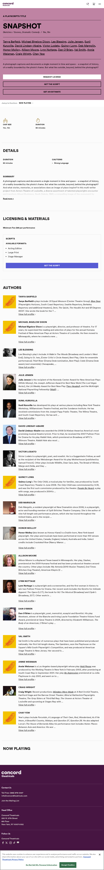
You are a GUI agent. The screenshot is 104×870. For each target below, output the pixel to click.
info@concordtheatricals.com (14, 796)
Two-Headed (73, 386)
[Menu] (99, 4)
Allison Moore (30, 49)
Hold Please (85, 666)
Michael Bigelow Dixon (36, 41)
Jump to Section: (9, 103)
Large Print (13, 252)
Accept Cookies (68, 865)
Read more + (8, 199)
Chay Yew (39, 53)
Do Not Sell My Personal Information (41, 865)
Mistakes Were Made (63, 692)
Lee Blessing (58, 41)
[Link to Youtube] (18, 843)
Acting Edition (15, 248)
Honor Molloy (11, 49)
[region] (52, 860)
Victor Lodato (51, 45)
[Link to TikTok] (14, 843)
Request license (52, 77)
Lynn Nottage (48, 49)
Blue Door (96, 301)
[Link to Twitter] (6, 843)
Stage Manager (15, 256)
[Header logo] (7, 4)
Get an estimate (52, 92)
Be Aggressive (71, 673)
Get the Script (52, 84)
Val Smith (80, 49)
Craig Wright (23, 53)
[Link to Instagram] (11, 843)
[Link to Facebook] (2, 843)
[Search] (87, 4)
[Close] (100, 855)
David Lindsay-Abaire (28, 45)
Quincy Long (69, 45)
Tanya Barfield (11, 41)
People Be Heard (85, 488)
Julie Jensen (75, 41)
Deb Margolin (86, 45)
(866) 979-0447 (16, 793)
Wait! (53, 389)
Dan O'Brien (65, 49)
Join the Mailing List (10, 801)
